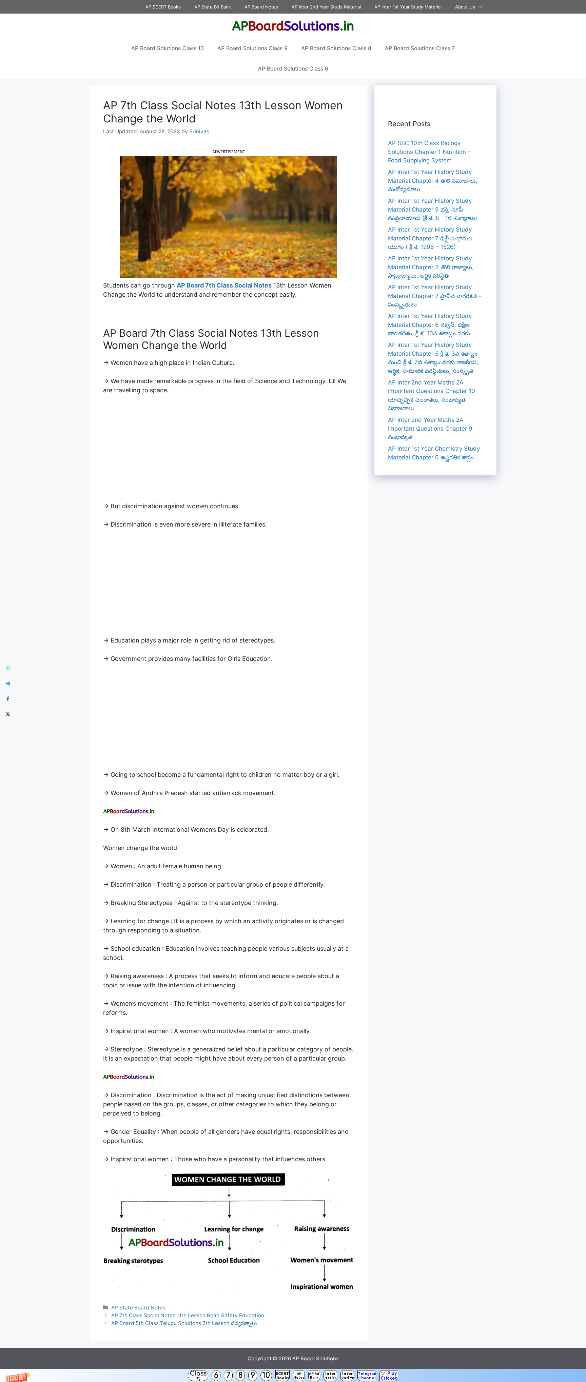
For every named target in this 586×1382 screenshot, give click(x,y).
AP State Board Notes (138, 1307)
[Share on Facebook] (7, 698)
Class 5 (198, 1375)
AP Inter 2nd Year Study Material (326, 6)
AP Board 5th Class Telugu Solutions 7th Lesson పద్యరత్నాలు (184, 1323)
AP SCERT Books (163, 6)
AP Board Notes (261, 6)
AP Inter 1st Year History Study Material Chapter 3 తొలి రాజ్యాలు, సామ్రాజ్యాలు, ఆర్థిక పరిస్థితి (431, 267)
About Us (465, 6)
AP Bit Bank (314, 1375)
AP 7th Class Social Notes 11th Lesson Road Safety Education (187, 1315)
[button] (293, 1375)
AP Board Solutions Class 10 (167, 48)
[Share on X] (7, 714)
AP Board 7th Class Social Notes (224, 285)
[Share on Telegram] (7, 683)
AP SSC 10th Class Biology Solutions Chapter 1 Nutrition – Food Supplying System (429, 152)
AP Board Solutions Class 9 (252, 48)
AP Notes (299, 1375)
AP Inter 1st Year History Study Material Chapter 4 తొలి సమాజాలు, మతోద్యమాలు (432, 181)
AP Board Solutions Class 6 (293, 68)
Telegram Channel (367, 1375)
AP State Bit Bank (212, 6)
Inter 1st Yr (330, 1375)
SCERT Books (282, 1375)
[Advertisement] (228, 451)
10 (266, 1375)
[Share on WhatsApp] (7, 668)
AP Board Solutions (315, 1358)
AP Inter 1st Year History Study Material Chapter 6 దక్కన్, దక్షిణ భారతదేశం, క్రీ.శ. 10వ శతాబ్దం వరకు (430, 325)
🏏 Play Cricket (388, 1375)
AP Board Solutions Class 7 (420, 48)
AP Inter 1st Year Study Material (408, 6)
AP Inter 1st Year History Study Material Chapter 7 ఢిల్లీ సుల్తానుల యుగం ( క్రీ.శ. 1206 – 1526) (430, 238)
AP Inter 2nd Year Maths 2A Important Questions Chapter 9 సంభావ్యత (430, 428)
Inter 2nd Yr (347, 1375)
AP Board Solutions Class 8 (336, 48)
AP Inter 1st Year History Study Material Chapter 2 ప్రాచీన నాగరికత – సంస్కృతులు (435, 296)
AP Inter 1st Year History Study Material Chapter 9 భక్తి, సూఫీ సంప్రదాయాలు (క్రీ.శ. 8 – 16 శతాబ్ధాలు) (432, 209)
